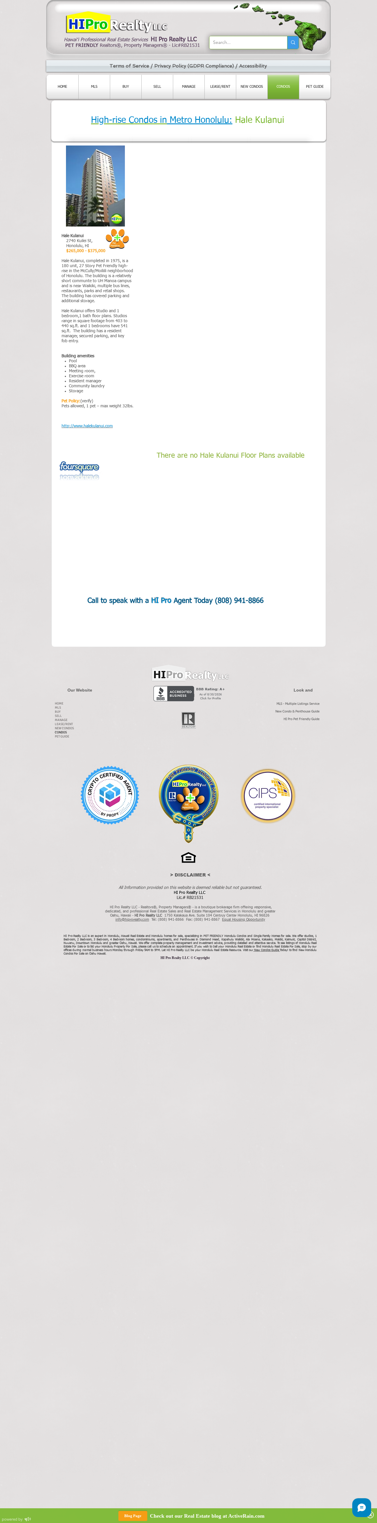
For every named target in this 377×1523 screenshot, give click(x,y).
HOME (59, 703)
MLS (58, 708)
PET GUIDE (62, 736)
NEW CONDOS (64, 728)
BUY (58, 712)
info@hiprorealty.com (132, 920)
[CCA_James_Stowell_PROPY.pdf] (109, 796)
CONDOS (61, 732)
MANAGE (61, 720)
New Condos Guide (267, 950)
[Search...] (293, 42)
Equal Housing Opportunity (243, 920)
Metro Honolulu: (199, 120)
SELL (58, 716)
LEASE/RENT (64, 724)
